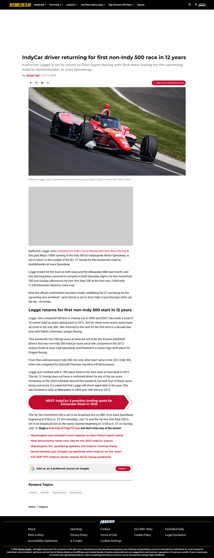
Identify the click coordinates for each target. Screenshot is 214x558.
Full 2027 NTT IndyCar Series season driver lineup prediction (71, 456)
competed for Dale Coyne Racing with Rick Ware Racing (91, 251)
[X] (189, 4)
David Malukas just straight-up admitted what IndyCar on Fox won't (76, 451)
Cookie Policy (142, 535)
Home (32, 506)
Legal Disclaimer (175, 535)
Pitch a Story (36, 535)
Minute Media (24, 549)
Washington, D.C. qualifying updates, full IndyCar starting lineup (74, 446)
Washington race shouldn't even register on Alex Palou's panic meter (77, 435)
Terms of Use (108, 535)
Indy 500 (45, 492)
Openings (76, 529)
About (140, 4)
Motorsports (75, 492)
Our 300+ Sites (143, 529)
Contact (105, 529)
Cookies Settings (110, 540)
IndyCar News (59, 492)
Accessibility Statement (43, 540)
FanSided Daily (174, 529)
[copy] (48, 83)
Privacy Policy (79, 535)
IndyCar (33, 492)
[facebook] (196, 4)
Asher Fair (33, 75)
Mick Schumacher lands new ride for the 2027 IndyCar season (72, 440)
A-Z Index (76, 540)
